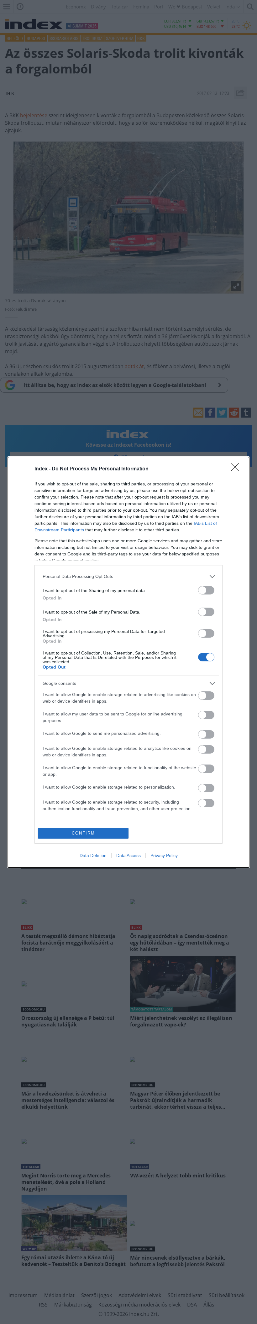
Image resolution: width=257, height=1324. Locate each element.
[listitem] (128, 576)
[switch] (206, 590)
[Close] (237, 469)
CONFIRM (83, 833)
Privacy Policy (164, 855)
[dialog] (128, 662)
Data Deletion (93, 855)
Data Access (128, 855)
